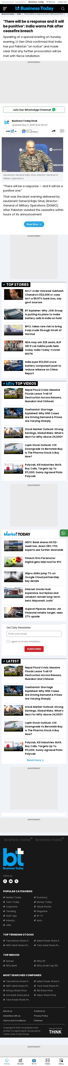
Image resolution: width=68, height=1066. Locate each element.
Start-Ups (11, 915)
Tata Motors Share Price (18, 940)
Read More (32, 224)
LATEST (12, 661)
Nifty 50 (41, 961)
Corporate (11, 906)
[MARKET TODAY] (17, 534)
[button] (61, 1062)
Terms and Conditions (14, 1020)
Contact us (39, 1011)
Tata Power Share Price (18, 999)
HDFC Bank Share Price (18, 945)
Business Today (36, 2)
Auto (39, 920)
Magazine (42, 911)
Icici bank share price (17, 995)
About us (7, 1011)
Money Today (44, 902)
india (19, 14)
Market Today (13, 897)
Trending (11, 911)
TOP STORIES (17, 284)
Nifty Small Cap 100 (47, 965)
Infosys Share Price (16, 990)
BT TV (40, 915)
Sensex (10, 961)
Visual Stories (44, 906)
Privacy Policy (41, 1015)
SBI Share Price (45, 990)
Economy (42, 897)
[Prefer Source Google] (11, 131)
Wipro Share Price (46, 995)
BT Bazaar (51, 2)
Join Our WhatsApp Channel (32, 110)
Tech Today (12, 902)
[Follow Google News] (29, 131)
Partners (38, 1020)
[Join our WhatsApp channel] (63, 535)
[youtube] (11, 881)
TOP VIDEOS (25, 383)
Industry (10, 920)
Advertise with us (11, 1015)
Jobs (8, 925)
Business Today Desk (24, 120)
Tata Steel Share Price (49, 945)
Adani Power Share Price (49, 940)
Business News (8, 14)
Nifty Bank (11, 965)
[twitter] (16, 881)
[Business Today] (34, 8)
